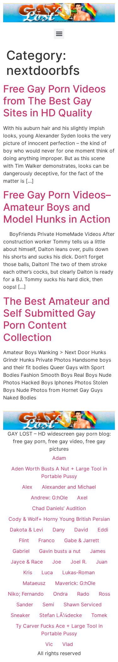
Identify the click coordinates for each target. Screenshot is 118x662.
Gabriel (21, 551)
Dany (59, 529)
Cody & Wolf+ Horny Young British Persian (59, 519)
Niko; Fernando (26, 594)
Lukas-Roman (78, 572)
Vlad (67, 644)
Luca (47, 572)
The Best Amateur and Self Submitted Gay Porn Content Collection (56, 319)
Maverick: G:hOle (75, 583)
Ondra (60, 594)
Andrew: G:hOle (49, 497)
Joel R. (78, 562)
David (81, 529)
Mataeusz (34, 583)
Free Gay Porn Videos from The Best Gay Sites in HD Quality (54, 101)
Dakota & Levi (26, 529)
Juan (101, 562)
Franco (46, 540)
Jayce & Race (27, 562)
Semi (48, 604)
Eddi (103, 529)
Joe (56, 562)
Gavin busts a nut (60, 551)
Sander (24, 604)
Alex (27, 487)
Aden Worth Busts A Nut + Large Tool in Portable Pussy (59, 472)
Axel (82, 497)
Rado (83, 594)
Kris (27, 572)
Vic (49, 644)
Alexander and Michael (69, 487)
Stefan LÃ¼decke (60, 615)
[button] (59, 34)
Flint (24, 540)
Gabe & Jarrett (81, 540)
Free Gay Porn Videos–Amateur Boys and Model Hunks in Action (57, 207)
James (97, 551)
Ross (104, 594)
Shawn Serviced (83, 604)
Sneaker (20, 615)
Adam (59, 458)
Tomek (99, 615)
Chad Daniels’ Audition (59, 508)
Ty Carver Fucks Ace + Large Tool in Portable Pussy (59, 630)
